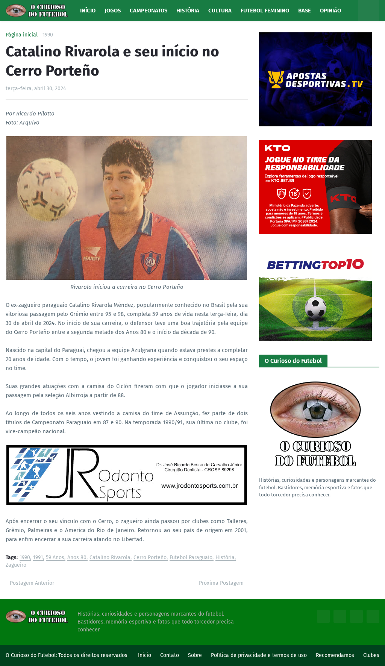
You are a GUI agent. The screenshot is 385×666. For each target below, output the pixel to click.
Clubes (371, 655)
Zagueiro (16, 565)
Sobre (195, 655)
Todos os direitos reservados (92, 655)
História (225, 558)
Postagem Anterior (32, 583)
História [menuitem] (187, 10)
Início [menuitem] (87, 10)
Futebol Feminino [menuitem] (265, 10)
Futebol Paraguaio (191, 558)
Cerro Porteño (150, 558)
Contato (169, 655)
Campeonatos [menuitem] (148, 10)
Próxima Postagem (221, 583)
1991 (38, 558)
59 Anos (55, 558)
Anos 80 (76, 558)
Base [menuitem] (304, 10)
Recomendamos (335, 655)
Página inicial (22, 35)
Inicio (144, 655)
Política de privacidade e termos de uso (259, 655)
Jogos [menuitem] (113, 10)
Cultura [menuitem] (220, 10)
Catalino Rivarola (109, 558)
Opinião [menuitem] (330, 10)
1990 (47, 35)
